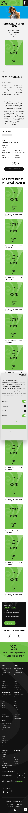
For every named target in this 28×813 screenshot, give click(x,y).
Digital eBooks (9, 21)
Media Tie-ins (17, 709)
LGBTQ (3, 681)
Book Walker (19, 87)
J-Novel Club (16, 763)
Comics (16, 692)
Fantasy (3, 677)
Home (3, 21)
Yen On (15, 755)
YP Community (5, 750)
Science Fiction (5, 685)
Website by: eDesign (14, 810)
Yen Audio (16, 759)
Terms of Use (7, 783)
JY (14, 757)
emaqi (17, 94)
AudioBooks (6, 692)
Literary (4, 135)
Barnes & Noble (8, 87)
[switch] (24, 406)
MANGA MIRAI (7, 94)
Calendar (4, 754)
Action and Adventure (7, 668)
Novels (4, 666)
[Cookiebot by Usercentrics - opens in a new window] (19, 375)
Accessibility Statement (14, 806)
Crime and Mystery (6, 672)
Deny (14, 437)
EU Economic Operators (7, 765)
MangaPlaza (19, 92)
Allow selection (14, 431)
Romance (4, 683)
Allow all (14, 426)
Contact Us (4, 767)
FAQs (3, 761)
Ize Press (16, 761)
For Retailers (5, 763)
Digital (4, 721)
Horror (3, 679)
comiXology (7, 90)
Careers (3, 758)
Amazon (6, 85)
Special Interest (5, 690)
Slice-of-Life (4, 687)
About (3, 756)
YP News (4, 752)
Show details (19, 422)
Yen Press (16, 753)
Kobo (5, 92)
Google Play (19, 90)
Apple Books (19, 85)
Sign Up (21, 775)
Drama (9, 135)
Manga (16, 666)
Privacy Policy (20, 781)
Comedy (4, 670)
